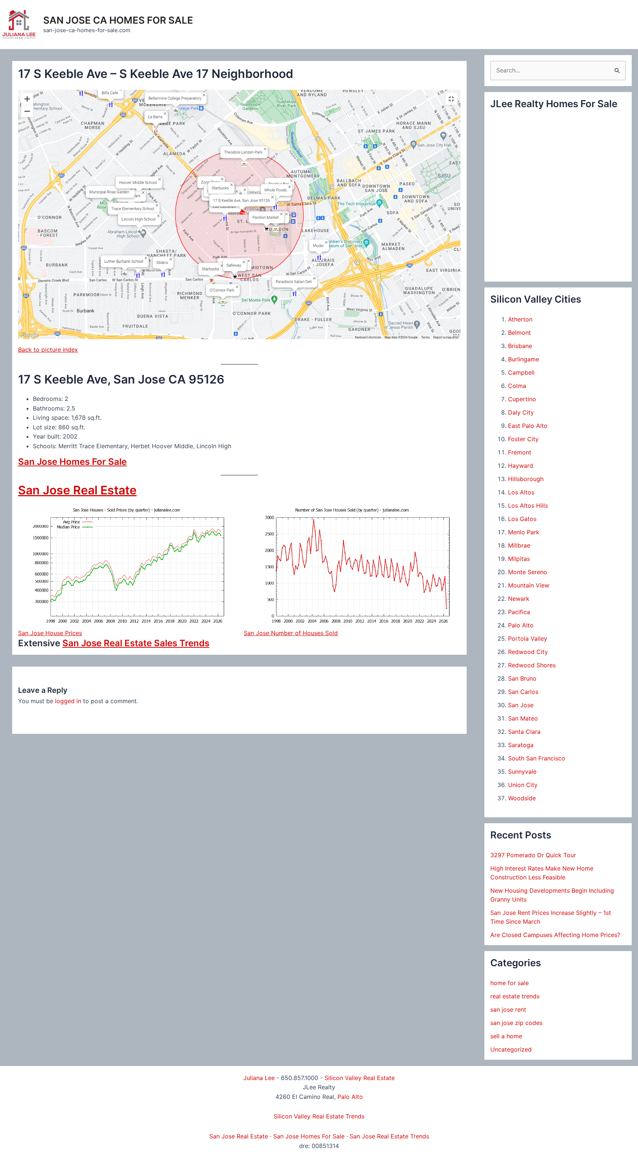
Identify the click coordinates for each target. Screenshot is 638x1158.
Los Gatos (522, 518)
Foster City (523, 439)
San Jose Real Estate (77, 490)
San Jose (521, 705)
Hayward (520, 465)
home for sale (509, 983)
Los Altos (521, 492)
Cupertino (522, 399)
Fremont (519, 452)
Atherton (520, 319)
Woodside (522, 798)
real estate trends (514, 996)
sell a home (506, 1036)
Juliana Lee (259, 1078)
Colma (517, 385)
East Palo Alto (528, 425)
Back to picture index (48, 349)
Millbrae (519, 545)
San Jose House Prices (50, 633)
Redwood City (528, 651)
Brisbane (520, 346)
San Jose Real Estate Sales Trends (135, 643)
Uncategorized (511, 1049)
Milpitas (519, 558)
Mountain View (528, 585)
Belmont (519, 332)
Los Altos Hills (528, 505)
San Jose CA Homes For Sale (118, 20)
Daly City (521, 412)
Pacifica (519, 612)
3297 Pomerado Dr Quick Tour (533, 855)
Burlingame (523, 359)
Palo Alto (521, 625)
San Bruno (522, 678)
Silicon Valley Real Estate (360, 1078)
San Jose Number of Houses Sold (291, 633)
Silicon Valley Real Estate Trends (319, 1116)
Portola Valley (527, 638)
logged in (68, 701)
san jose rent (508, 1009)
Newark (518, 598)
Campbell (521, 372)
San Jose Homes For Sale (72, 461)
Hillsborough (525, 479)
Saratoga (521, 745)
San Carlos (523, 691)
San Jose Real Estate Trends (389, 1136)
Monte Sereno (527, 572)
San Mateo (523, 718)
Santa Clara (524, 731)
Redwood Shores (532, 665)
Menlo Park (523, 532)
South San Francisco (536, 758)
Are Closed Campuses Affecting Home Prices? (555, 935)
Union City (523, 785)
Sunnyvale (522, 771)
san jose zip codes (516, 1022)
